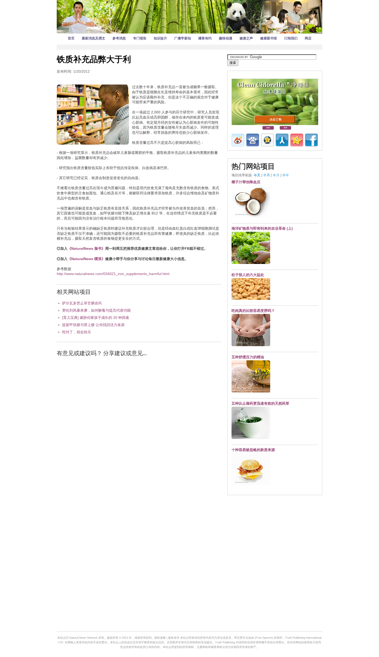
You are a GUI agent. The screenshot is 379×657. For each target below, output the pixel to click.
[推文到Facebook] (311, 140)
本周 (266, 175)
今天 (257, 175)
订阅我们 (291, 38)
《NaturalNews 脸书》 (86, 248)
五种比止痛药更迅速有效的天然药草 (260, 403)
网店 (308, 38)
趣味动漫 (225, 38)
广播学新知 (182, 38)
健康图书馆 (268, 38)
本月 (276, 175)
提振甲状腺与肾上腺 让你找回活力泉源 (93, 325)
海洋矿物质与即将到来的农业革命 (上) (262, 228)
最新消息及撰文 (93, 38)
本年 (285, 175)
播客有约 (205, 38)
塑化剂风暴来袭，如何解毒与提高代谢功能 (96, 310)
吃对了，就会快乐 (76, 332)
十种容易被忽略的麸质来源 (253, 450)
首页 (71, 38)
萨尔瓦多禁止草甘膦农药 (82, 303)
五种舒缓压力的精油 (248, 357)
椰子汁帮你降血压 (246, 182)
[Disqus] (139, 426)
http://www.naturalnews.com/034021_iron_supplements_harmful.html (113, 274)
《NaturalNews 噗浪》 (86, 259)
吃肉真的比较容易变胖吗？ (253, 311)
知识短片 (160, 38)
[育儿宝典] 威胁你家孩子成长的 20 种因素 (95, 317)
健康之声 (246, 38)
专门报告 (139, 38)
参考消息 (119, 38)
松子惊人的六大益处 (248, 275)
